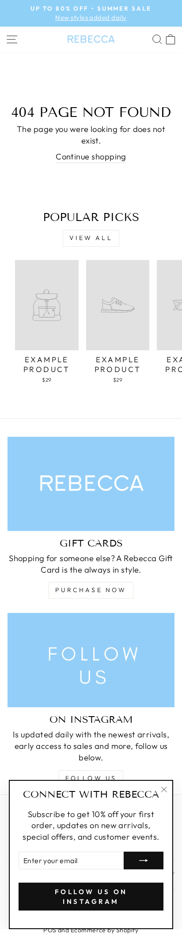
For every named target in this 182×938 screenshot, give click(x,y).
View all (91, 238)
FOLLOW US (91, 778)
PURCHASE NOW (90, 590)
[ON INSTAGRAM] (91, 660)
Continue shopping (91, 156)
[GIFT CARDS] (91, 484)
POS (49, 930)
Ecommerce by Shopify (105, 930)
